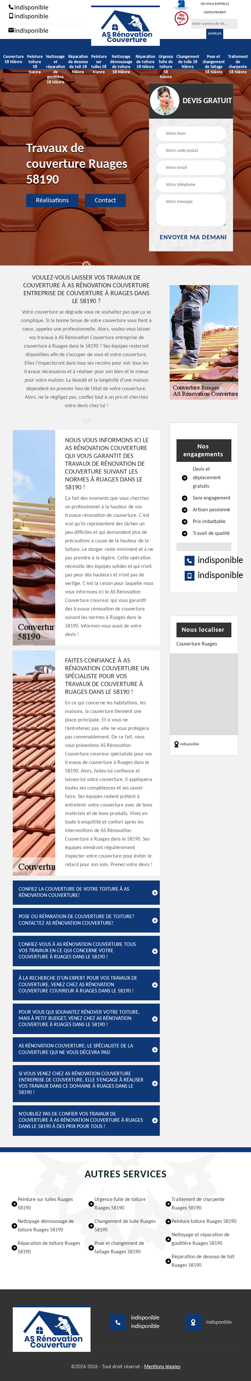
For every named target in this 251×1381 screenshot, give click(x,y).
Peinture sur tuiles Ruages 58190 (45, 1204)
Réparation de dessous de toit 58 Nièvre (78, 64)
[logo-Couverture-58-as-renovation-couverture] (125, 26)
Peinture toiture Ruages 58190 (204, 1221)
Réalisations (52, 200)
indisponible (30, 8)
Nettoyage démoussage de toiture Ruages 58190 (46, 1226)
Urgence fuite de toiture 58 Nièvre (166, 67)
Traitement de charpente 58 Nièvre (238, 64)
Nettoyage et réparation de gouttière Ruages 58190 (200, 1239)
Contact (105, 200)
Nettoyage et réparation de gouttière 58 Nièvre (55, 69)
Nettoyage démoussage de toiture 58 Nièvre (121, 64)
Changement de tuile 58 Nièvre (187, 62)
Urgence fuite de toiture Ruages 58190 (120, 1204)
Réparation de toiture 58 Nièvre (145, 62)
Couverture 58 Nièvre (13, 59)
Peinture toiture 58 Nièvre (35, 64)
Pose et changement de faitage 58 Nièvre (214, 64)
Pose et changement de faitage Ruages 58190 (119, 1248)
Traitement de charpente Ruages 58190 (198, 1204)
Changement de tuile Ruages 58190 (125, 1226)
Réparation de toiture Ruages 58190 (49, 1248)
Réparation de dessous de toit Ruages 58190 (203, 1261)
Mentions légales (162, 1367)
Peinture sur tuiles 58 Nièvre (99, 64)
